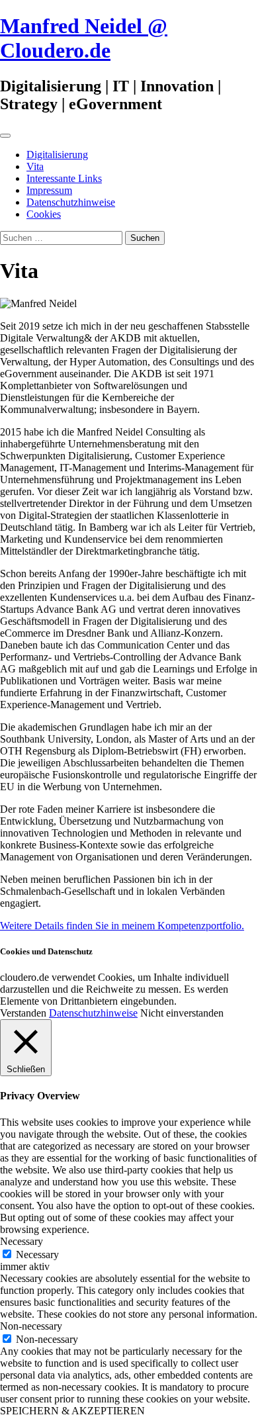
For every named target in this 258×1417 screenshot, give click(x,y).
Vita (35, 166)
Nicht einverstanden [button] (182, 1013)
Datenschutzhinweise (70, 202)
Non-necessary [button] (31, 1326)
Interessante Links (64, 178)
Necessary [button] (21, 1241)
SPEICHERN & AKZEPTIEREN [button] (72, 1410)
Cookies (43, 214)
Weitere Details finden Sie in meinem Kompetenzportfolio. (122, 925)
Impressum (49, 190)
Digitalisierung (57, 154)
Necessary (37, 1254)
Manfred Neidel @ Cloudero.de (83, 38)
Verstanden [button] (23, 1013)
